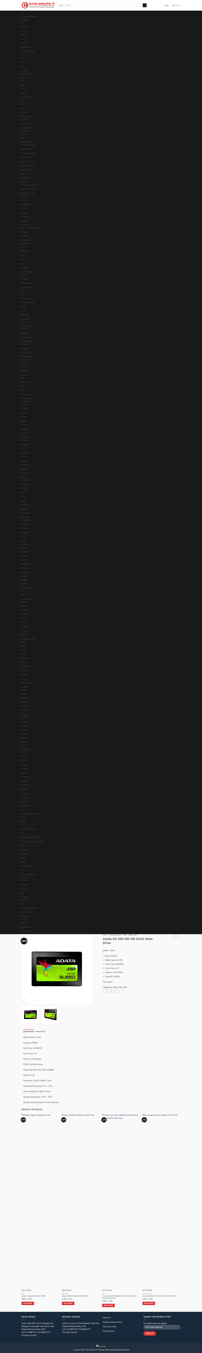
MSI (23, 260)
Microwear (26, 927)
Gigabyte (25, 204)
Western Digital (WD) (30, 228)
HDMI (24, 854)
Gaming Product (28, 912)
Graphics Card (28, 240)
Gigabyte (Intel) (28, 170)
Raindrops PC (27, 74)
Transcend (26, 217)
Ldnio (24, 595)
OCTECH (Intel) (28, 145)
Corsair (25, 208)
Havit (24, 433)
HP (23, 23)
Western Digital (28, 302)
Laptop (24, 20)
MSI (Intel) (26, 174)
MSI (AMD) (26, 178)
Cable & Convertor (29, 814)
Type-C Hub (27, 599)
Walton (24, 579)
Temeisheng (27, 683)
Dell (23, 31)
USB (23, 821)
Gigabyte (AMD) (28, 165)
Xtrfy (23, 810)
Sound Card (27, 866)
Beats (24, 646)
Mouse (24, 477)
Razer (24, 802)
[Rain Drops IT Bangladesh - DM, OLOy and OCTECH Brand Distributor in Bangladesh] (38, 5)
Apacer (24, 528)
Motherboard (27, 142)
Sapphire (25, 268)
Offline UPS (26, 326)
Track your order (109, 1327)
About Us (106, 1318)
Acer (23, 35)
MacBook (25, 47)
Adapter (25, 687)
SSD (23, 291)
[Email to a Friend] (113, 991)
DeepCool (26, 777)
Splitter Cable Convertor (31, 837)
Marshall (25, 670)
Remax (24, 679)
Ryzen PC (26, 124)
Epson (24, 888)
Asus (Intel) (26, 161)
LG (23, 386)
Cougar (25, 769)
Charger (25, 715)
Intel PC (25, 120)
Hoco (24, 654)
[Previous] (26, 969)
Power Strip (26, 588)
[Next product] (174, 936)
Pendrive (25, 517)
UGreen (25, 631)
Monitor (25, 375)
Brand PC (26, 78)
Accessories (27, 398)
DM (23, 294)
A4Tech (25, 404)
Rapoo (24, 417)
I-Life (24, 43)
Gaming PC (26, 117)
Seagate (25, 232)
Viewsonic (26, 394)
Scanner (25, 897)
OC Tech (25, 196)
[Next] (95, 969)
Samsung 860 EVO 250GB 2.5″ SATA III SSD (159, 1296)
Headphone (26, 401)
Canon (24, 884)
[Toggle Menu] (24, 13)
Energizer (26, 610)
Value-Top (26, 287)
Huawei (25, 658)
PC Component (28, 128)
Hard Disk (26, 225)
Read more (27, 1303)
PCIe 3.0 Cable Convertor (32, 841)
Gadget (25, 916)
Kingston (25, 532)
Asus (24, 39)
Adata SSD (133, 935)
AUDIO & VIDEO (29, 829)
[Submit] (145, 5)
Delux (24, 457)
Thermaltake (27, 283)
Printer (24, 877)
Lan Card (25, 360)
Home (105, 935)
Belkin (24, 606)
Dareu (24, 773)
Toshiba (25, 236)
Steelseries (26, 806)
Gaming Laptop (28, 51)
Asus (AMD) (27, 157)
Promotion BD (123, 1350)
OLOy (24, 200)
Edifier (24, 421)
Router (24, 367)
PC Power (26, 453)
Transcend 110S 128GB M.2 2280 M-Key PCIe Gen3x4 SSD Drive (119, 1297)
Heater (24, 576)
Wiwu (24, 738)
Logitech (25, 409)
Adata (24, 213)
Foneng (25, 726)
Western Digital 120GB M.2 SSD (33, 1296)
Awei (24, 642)
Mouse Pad (26, 749)
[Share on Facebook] (105, 991)
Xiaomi (24, 584)
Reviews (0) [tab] (40, 1031)
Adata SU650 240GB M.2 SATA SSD (75, 1296)
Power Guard (27, 337)
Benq (24, 760)
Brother (25, 880)
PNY (23, 541)
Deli (23, 591)
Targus (24, 626)
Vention (25, 711)
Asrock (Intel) (27, 149)
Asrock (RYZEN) (28, 153)
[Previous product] (178, 936)
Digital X (25, 333)
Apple (24, 694)
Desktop (25, 71)
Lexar (24, 307)
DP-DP (24, 846)
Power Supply (27, 272)
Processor (26, 131)
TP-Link (25, 363)
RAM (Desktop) (28, 193)
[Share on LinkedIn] (122, 991)
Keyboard (26, 437)
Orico (24, 622)
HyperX (25, 789)
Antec (24, 275)
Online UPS (26, 341)
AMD (24, 134)
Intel (23, 138)
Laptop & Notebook (30, 17)
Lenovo (25, 27)
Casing (24, 182)
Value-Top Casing (29, 185)
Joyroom (25, 666)
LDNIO (24, 614)
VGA (23, 825)
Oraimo (25, 675)
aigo (23, 247)
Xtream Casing (28, 189)
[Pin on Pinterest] (117, 991)
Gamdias (25, 785)
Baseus (25, 602)
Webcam (25, 545)
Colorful (25, 243)
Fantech (25, 425)
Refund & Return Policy (112, 1322)
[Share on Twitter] (109, 991)
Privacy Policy (109, 1331)
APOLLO (25, 329)
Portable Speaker (29, 639)
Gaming (25, 429)
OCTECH (26, 251)
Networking (26, 357)
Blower (24, 742)
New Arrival (26, 931)
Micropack (26, 465)
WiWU (24, 635)
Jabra (24, 662)
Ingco (24, 745)
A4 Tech (25, 752)
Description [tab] (28, 1031)
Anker (24, 690)
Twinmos (25, 221)
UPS (23, 323)
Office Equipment (29, 874)
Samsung (25, 319)
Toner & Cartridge (29, 908)
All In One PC (27, 97)
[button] (167, 5)
